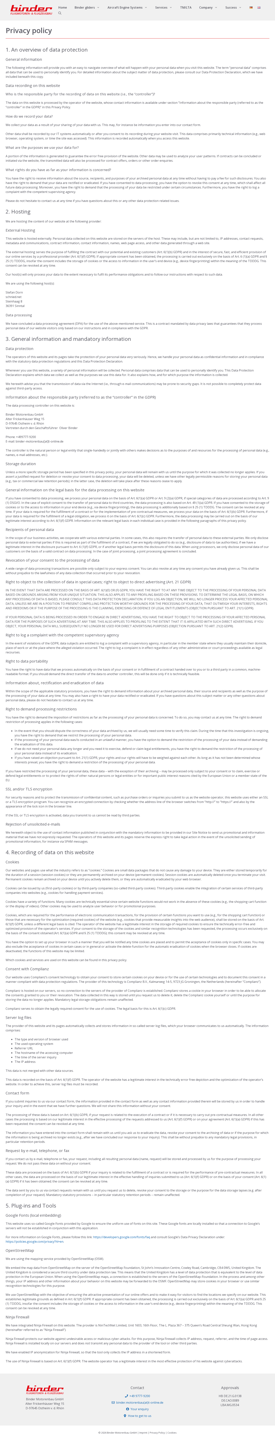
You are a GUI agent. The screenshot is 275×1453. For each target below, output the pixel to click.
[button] (59, 13)
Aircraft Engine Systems (125, 7)
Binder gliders (85, 7)
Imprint (143, 1432)
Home (62, 7)
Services (161, 7)
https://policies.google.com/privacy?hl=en (34, 1241)
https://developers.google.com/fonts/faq (121, 1237)
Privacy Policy (157, 1432)
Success (231, 7)
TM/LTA (186, 7)
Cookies (172, 1432)
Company (206, 7)
